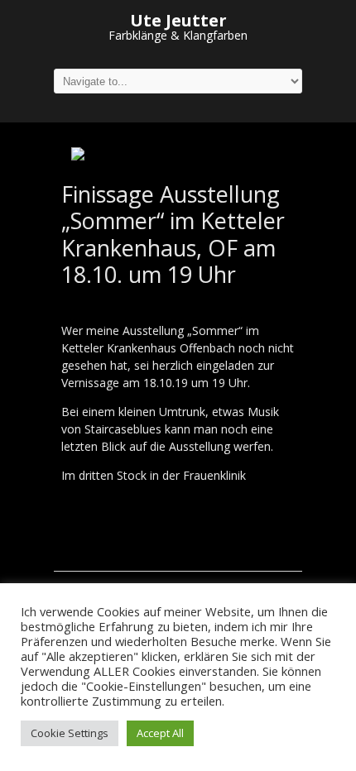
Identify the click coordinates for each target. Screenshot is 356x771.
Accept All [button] (160, 733)
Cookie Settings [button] (69, 733)
